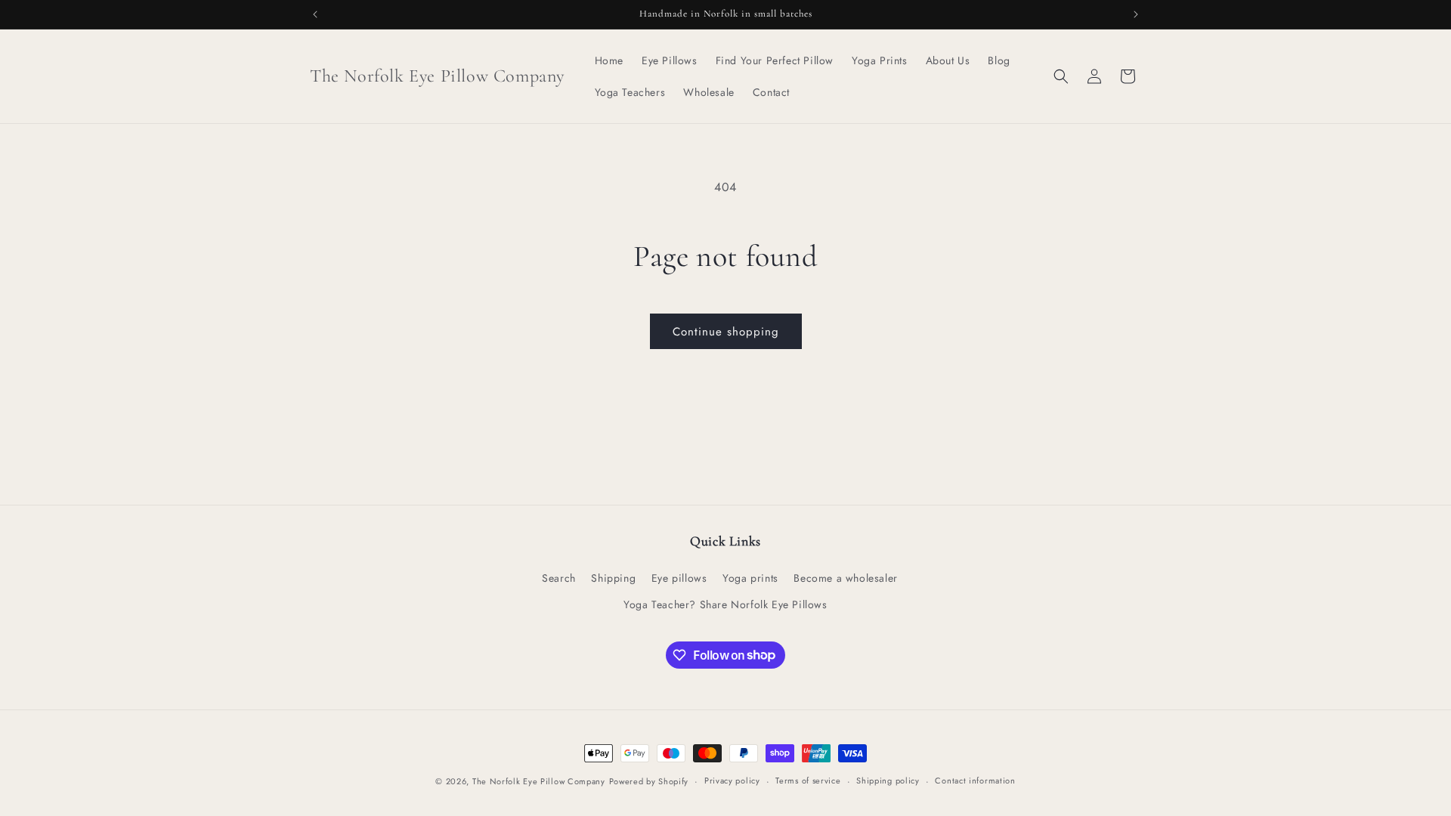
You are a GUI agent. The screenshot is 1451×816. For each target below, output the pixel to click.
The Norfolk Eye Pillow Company (538, 781)
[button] (1061, 76)
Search (559, 578)
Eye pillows (679, 578)
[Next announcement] (1135, 14)
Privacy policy (732, 780)
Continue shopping (726, 331)
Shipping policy (888, 780)
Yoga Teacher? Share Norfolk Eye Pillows (725, 604)
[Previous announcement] (315, 14)
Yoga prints (750, 578)
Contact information (975, 780)
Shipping (613, 578)
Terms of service (807, 780)
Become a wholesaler (845, 578)
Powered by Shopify (649, 781)
